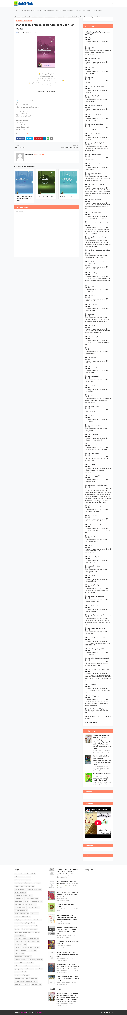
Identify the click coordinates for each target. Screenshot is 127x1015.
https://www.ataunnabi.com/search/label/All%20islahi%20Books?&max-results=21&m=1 (98, 469)
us (28, 984)
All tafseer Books (19, 953)
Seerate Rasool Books (21, 904)
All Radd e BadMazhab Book (23, 877)
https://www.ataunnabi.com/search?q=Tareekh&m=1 (96, 419)
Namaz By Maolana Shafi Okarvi (65, 905)
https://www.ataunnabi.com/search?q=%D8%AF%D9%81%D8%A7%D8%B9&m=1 (97, 341)
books (26, 901)
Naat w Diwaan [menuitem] (34, 17)
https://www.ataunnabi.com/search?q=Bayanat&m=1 (96, 479)
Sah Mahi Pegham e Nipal (22, 978)
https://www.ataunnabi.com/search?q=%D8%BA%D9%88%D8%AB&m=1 (96, 216)
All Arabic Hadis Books (21, 910)
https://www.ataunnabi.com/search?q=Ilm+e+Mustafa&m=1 (96, 509)
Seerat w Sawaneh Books (22, 914)
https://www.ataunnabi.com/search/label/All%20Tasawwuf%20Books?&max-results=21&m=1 (98, 399)
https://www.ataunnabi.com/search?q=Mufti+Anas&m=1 (96, 609)
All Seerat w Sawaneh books (22, 880)
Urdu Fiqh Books (33, 926)
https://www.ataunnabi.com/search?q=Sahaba (96, 90)
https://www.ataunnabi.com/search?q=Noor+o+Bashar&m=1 (96, 519)
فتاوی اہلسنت (32, 904)
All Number (30, 963)
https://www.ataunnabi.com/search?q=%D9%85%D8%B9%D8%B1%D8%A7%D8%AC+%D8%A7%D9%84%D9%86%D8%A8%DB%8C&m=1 (98, 701)
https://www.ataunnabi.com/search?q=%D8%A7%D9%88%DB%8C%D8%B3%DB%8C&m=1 (97, 589)
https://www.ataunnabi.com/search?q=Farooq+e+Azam (96, 109)
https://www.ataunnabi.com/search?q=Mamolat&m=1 (96, 351)
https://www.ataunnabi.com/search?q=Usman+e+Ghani (96, 118)
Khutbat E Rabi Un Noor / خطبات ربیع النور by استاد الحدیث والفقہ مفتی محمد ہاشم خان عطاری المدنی (102, 777)
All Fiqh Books (36, 883)
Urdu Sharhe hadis (20, 935)
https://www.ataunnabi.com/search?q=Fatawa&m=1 (96, 410)
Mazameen (30, 969)
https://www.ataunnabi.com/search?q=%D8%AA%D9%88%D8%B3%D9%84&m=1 (97, 529)
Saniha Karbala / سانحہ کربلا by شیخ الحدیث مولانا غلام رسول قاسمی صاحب (67, 954)
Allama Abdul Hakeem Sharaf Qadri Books (26, 938)
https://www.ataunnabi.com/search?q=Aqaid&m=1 (96, 71)
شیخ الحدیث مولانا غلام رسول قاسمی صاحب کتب (27, 947)
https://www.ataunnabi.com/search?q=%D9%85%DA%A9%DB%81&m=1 (96, 447)
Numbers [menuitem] (86, 10)
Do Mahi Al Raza (19, 981)
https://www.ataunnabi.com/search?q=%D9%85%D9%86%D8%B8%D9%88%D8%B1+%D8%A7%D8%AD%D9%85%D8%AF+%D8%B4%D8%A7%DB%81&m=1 (98, 676)
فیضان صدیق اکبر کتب (20, 920)
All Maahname (31, 960)
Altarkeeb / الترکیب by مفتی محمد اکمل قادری (67, 942)
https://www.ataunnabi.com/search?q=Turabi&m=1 (96, 652)
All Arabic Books (19, 889)
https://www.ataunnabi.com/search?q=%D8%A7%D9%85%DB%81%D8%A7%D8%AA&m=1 (97, 147)
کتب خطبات (34, 978)
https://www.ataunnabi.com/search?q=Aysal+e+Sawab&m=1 (96, 539)
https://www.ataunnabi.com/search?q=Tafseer (96, 41)
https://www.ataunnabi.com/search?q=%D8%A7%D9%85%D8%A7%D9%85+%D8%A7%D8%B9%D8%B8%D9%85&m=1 (98, 205)
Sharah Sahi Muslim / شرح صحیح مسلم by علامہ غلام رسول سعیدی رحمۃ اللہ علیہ (67, 894)
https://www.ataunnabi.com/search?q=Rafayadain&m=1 (96, 570)
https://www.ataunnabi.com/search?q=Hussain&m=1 (96, 167)
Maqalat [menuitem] (78, 10)
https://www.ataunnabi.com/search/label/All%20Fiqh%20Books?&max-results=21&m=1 (98, 550)
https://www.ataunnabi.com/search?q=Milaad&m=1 (96, 361)
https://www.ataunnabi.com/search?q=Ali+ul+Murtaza (96, 128)
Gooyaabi (39, 1012)
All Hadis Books (29, 886)
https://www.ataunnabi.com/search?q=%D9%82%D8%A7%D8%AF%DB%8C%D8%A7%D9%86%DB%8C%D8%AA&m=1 (97, 278)
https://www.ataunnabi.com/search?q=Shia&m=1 (96, 289)
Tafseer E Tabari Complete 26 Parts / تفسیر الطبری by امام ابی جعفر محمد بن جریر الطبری (67, 871)
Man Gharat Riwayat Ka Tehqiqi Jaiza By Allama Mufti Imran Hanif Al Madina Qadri (66, 917)
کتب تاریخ (17, 929)
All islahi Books (31, 874)
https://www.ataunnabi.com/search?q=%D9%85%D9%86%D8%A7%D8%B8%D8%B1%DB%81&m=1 (97, 330)
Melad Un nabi (19, 901)
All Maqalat (33, 950)
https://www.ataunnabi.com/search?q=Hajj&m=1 (96, 428)
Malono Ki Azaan (66, 196)
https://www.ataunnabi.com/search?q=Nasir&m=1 (96, 632)
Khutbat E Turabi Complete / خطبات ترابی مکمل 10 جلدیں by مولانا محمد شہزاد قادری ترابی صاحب (66, 930)
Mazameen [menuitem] (45, 17)
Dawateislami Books (36, 901)
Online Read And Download (46, 91)
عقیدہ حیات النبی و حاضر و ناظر (23, 932)
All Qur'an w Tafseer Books (33, 889)
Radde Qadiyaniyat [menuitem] (28, 10)
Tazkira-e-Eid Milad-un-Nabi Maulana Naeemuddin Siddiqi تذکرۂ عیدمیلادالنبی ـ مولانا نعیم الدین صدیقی (102, 760)
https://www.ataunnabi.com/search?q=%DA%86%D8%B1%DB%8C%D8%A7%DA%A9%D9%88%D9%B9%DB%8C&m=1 (97, 620)
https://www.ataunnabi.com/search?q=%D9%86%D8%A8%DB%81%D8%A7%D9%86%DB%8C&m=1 (97, 663)
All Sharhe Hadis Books (34, 920)
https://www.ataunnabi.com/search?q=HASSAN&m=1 (96, 158)
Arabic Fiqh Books (20, 963)
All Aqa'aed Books (20, 874)
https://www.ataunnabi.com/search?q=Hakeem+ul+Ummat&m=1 (96, 256)
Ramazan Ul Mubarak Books (22, 917)
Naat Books (36, 932)
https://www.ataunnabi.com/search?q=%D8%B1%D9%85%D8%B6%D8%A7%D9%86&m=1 (97, 458)
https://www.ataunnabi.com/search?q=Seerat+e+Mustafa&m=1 (96, 62)
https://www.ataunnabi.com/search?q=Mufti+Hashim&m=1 (96, 600)
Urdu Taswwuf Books (21, 972)
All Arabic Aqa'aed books (32, 941)
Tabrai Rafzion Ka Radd (46, 196)
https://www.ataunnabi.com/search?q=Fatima (96, 137)
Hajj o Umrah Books (31, 981)
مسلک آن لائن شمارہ (20, 969)
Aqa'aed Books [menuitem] (96, 17)
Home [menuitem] (17, 10)
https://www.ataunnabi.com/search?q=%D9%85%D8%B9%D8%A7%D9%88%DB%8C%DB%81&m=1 (97, 177)
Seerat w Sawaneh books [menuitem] (64, 10)
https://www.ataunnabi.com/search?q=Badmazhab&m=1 (96, 267)
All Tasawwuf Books (20, 907)
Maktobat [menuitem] (55, 17)
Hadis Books (39, 969)
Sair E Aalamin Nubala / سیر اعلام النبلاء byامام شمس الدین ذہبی (67, 882)
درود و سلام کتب (19, 941)
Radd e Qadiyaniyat (20, 892)
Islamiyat (39, 960)
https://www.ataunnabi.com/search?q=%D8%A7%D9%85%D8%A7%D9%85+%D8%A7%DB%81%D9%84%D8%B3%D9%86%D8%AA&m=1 (98, 229)
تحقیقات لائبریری (24, 32)
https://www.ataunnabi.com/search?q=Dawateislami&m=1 (96, 579)
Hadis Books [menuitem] (97, 10)
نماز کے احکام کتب (19, 898)
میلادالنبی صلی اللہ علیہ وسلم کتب (23, 895)
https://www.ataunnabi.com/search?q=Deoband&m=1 (96, 308)
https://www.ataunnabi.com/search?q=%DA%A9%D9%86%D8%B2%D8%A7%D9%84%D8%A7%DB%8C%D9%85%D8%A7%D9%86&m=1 (98, 242)
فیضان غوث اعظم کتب (33, 907)
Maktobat (17, 984)
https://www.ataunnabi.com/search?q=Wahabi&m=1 (96, 299)
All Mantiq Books (19, 966)
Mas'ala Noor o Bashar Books (23, 957)
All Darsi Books (19, 886)
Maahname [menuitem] (64, 17)
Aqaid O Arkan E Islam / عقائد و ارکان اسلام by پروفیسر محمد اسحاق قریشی (67, 978)
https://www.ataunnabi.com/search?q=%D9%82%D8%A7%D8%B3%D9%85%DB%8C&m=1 (97, 642)
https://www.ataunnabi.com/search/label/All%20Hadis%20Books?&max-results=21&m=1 (98, 51)
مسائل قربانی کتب (36, 984)
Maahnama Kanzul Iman (32, 966)
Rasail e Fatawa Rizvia (24, 134)
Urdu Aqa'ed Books (20, 944)
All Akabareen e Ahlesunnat (22, 883)
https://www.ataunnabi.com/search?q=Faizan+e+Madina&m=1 (96, 438)
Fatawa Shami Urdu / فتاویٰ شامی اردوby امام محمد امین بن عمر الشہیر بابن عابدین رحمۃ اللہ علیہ (67, 966)
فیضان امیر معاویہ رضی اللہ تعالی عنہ (24, 923)
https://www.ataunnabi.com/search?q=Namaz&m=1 (96, 560)
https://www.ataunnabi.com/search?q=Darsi (96, 81)
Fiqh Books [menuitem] (74, 17)
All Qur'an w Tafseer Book (22, 975)
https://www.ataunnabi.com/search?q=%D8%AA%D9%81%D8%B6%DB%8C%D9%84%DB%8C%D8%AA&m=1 (97, 318)
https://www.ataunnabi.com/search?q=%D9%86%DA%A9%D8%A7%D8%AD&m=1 (97, 689)
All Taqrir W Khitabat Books (29, 929)
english (24, 984)
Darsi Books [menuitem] (84, 17)
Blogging (23, 1012)
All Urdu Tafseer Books (21, 950)
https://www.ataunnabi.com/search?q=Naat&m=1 (96, 380)
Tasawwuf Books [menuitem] (21, 17)
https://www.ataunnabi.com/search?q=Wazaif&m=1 (96, 389)
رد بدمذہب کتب (34, 914)
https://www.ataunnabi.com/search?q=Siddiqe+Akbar (96, 99)
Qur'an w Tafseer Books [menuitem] (45, 10)
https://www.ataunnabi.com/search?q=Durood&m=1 (96, 370)
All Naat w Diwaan (20, 960)
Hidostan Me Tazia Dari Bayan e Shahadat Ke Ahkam (23, 198)
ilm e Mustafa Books (20, 926)
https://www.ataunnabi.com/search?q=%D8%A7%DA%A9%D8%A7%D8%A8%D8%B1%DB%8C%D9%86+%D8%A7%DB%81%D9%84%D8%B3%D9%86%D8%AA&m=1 (98, 190)
